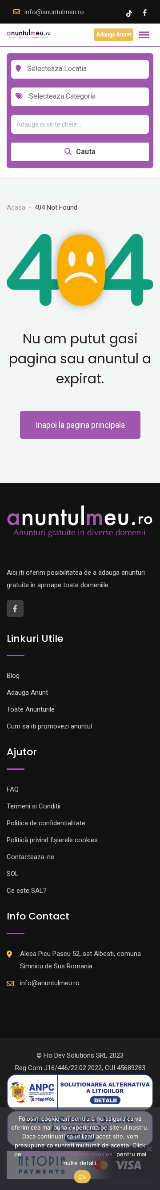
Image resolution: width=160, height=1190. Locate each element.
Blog (13, 676)
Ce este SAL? (27, 891)
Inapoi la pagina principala (80, 425)
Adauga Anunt (113, 35)
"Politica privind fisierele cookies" (69, 1154)
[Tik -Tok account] (130, 13)
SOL (13, 874)
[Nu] (148, 1148)
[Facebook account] (145, 13)
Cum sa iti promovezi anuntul (49, 726)
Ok (82, 1176)
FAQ (13, 789)
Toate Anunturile (31, 709)
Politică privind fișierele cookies (52, 840)
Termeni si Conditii (33, 806)
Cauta (86, 151)
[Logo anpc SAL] (80, 1092)
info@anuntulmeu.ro (54, 12)
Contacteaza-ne (30, 857)
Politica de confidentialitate (46, 823)
